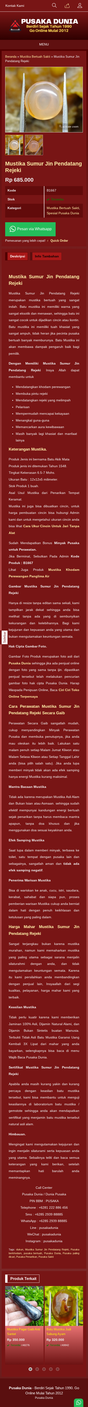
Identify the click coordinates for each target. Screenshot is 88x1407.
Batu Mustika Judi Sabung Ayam (58, 1332)
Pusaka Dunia (52, 1253)
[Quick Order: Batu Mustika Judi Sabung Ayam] (80, 1322)
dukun (19, 1249)
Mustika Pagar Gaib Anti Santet (23, 1332)
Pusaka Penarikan (26, 1256)
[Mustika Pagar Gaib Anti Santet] (24, 1306)
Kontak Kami (14, 6)
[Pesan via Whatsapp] (67, 5)
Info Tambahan (47, 256)
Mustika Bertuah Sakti (63, 208)
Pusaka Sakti (46, 1256)
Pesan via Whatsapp (34, 229)
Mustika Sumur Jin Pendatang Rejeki (47, 1249)
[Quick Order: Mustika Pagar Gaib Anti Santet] (40, 1322)
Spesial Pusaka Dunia (63, 213)
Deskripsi (17, 256)
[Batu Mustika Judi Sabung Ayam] (64, 1306)
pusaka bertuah (33, 1253)
